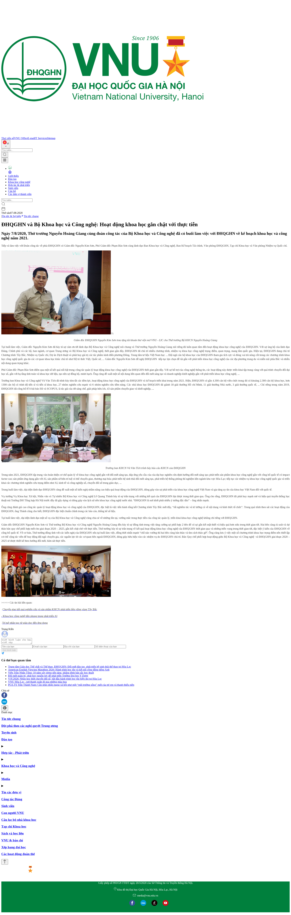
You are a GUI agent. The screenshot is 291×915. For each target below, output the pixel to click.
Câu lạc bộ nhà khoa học (18, 820)
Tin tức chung (31, 216)
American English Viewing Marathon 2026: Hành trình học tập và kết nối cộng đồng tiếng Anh (58, 669)
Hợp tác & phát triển (19, 185)
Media (5, 779)
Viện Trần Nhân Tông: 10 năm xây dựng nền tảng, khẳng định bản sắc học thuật (51, 672)
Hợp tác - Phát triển (15, 752)
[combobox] (5, 144)
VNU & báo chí (12, 840)
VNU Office (21, 138)
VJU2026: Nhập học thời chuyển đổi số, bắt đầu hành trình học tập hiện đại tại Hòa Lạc (55, 678)
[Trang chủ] (102, 135)
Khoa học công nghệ (19, 182)
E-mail (31, 138)
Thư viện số (7, 138)
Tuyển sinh (9, 732)
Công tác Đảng (11, 799)
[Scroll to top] (4, 862)
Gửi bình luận (9, 650)
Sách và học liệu (12, 833)
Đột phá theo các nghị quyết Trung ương (29, 726)
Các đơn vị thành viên (19, 194)
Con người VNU (12, 813)
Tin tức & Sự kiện (11, 216)
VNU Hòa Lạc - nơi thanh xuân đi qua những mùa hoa (37, 681)
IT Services (41, 138)
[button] (145, 695)
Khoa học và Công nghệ (18, 766)
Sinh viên (13, 188)
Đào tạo (12, 179)
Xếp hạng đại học (13, 847)
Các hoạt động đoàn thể (18, 854)
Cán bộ (12, 191)
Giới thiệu (13, 176)
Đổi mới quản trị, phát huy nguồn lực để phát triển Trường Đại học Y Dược (48, 675)
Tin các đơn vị (11, 792)
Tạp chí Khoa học (13, 826)
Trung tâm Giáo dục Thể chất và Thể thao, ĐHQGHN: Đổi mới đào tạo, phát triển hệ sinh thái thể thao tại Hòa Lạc (69, 666)
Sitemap (51, 138)
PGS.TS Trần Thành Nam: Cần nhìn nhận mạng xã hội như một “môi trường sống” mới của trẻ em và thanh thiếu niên (71, 684)
